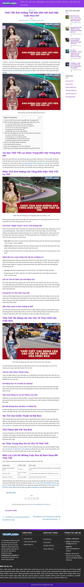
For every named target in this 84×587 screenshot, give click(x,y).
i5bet (56, 573)
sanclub (62, 575)
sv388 (5, 569)
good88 (25, 573)
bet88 (69, 571)
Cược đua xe (41, 2)
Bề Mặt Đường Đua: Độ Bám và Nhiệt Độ (18, 140)
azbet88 (22, 571)
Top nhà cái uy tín (71, 93)
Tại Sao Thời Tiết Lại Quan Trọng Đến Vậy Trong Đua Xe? (21, 120)
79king (20, 573)
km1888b (37, 571)
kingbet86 (8, 571)
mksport (36, 575)
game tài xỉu (50, 577)
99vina (2, 577)
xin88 (25, 569)
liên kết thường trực (45, 504)
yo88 (48, 571)
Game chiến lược (74, 2)
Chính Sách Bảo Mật (30, 541)
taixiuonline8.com (56, 571)
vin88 (13, 569)
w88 (46, 569)
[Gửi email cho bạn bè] (31, 498)
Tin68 (39, 577)
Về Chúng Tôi (28, 539)
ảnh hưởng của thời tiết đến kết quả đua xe (18, 70)
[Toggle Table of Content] (39, 117)
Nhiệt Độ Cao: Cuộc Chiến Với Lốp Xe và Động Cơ (20, 126)
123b (23, 575)
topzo (78, 573)
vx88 (31, 571)
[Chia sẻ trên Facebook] (25, 498)
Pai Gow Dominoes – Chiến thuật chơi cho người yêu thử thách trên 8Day (76, 53)
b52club (24, 577)
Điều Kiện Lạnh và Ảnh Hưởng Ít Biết (17, 131)
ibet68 (2, 571)
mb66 (15, 575)
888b (17, 569)
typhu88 (77, 575)
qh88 (19, 575)
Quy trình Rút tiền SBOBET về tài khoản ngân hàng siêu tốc (76, 30)
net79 (16, 573)
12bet (2, 573)
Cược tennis (50, 2)
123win (11, 573)
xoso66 (19, 577)
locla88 (10, 575)
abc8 (10, 577)
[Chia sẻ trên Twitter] (28, 498)
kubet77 (51, 573)
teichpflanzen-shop (36, 487)
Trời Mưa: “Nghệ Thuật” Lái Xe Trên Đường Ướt (20, 124)
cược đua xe (8, 425)
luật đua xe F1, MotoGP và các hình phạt (18, 449)
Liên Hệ (23, 5)
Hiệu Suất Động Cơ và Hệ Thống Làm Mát (18, 138)
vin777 (71, 569)
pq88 (79, 569)
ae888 (61, 573)
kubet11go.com (63, 569)
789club (56, 577)
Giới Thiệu (32, 2)
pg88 (21, 569)
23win (29, 569)
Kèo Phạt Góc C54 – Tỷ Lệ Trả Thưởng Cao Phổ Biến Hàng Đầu (75, 18)
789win (53, 575)
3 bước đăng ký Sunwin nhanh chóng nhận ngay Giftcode (75, 41)
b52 (26, 575)
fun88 (33, 569)
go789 (47, 573)
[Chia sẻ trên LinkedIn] (37, 498)
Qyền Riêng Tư (28, 544)
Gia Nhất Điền (40, 20)
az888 (70, 573)
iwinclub (30, 575)
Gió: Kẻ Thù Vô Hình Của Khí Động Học (17, 127)
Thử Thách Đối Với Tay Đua (13, 144)
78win (65, 573)
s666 (9, 569)
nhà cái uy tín (40, 569)
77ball (2, 575)
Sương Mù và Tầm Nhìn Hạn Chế (16, 129)
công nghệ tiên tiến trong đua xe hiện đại (36, 163)
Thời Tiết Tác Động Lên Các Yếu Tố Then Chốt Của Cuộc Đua (22, 133)
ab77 (6, 575)
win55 (15, 577)
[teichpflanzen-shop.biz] (9, 3)
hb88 (74, 573)
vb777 (78, 571)
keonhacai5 (32, 573)
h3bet (17, 571)
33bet (13, 571)
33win (43, 577)
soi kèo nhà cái (53, 569)
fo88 (29, 577)
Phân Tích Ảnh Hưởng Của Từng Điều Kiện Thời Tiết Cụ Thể (22, 122)
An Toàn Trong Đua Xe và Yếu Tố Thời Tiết (17, 146)
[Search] (27, 5)
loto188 (73, 571)
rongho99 (44, 571)
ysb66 (28, 571)
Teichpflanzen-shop (47, 585)
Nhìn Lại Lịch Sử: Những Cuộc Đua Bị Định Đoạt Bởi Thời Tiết (22, 148)
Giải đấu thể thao (61, 2)
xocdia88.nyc (70, 575)
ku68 (42, 573)
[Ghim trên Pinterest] (34, 498)
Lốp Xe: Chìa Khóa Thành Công (15, 135)
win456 (42, 575)
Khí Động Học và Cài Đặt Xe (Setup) (17, 137)
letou (75, 569)
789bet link (63, 577)
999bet (6, 573)
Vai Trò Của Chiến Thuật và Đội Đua (15, 142)
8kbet (7, 577)
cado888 (48, 575)
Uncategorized (70, 97)
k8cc (1, 569)
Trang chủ (23, 2)
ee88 (58, 575)
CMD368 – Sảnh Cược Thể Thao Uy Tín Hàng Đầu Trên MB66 (75, 66)
